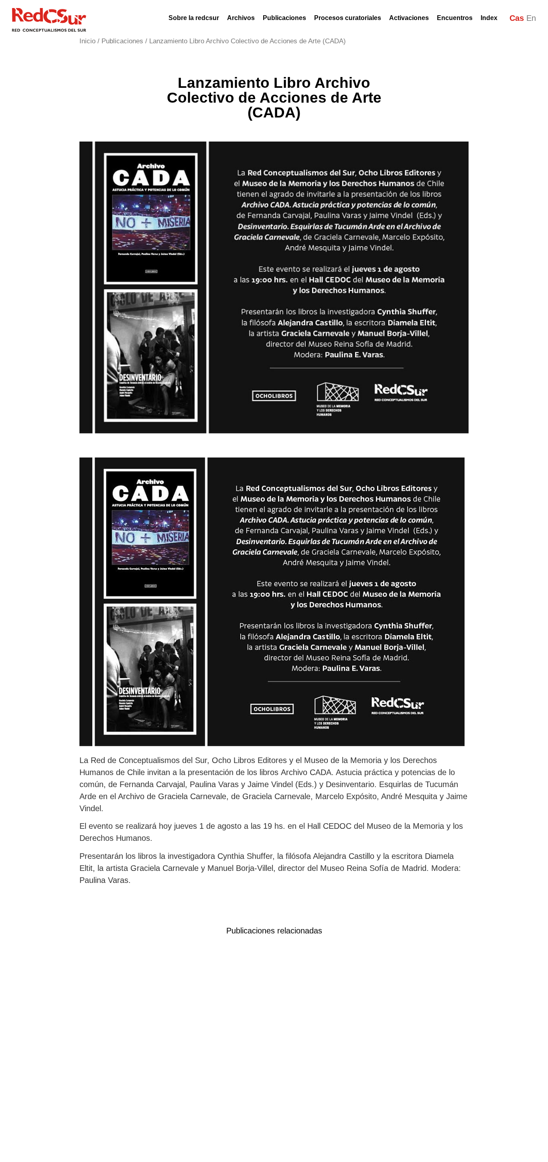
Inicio (87, 41)
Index (489, 17)
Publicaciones (122, 41)
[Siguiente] (278, 959)
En (531, 18)
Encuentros (455, 17)
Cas (516, 18)
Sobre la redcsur (193, 17)
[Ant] (261, 959)
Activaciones (409, 17)
